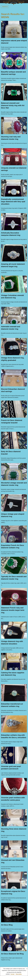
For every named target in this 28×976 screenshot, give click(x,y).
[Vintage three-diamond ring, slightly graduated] (14, 346)
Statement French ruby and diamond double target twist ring (12, 610)
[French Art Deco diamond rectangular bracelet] (14, 409)
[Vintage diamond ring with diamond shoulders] (14, 630)
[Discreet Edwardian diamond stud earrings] (14, 377)
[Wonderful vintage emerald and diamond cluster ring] (14, 471)
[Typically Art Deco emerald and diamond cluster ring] (14, 565)
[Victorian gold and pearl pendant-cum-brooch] (14, 755)
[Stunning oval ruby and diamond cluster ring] (14, 125)
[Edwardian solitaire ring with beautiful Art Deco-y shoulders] (14, 723)
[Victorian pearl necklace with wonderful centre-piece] (14, 786)
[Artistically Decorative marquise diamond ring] (14, 221)
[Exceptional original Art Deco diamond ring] (14, 880)
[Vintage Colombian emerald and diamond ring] (14, 284)
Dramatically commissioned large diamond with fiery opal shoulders (13, 201)
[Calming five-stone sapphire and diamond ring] (14, 661)
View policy (19, 974)
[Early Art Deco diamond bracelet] (14, 440)
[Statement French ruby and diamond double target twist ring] (14, 596)
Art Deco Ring (7, 925)
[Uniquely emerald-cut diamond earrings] (14, 156)
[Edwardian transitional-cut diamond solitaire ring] (14, 692)
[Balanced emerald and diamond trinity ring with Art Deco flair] (14, 91)
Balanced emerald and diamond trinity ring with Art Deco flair (12, 105)
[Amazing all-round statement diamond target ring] (14, 252)
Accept (12, 974)
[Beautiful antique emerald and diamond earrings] (14, 60)
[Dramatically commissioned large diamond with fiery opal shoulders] (14, 188)
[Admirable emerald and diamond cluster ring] (14, 315)
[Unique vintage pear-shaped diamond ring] (14, 502)
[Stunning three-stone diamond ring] (14, 817)
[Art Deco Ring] (14, 912)
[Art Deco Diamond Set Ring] (14, 942)
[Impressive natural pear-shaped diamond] (14, 29)
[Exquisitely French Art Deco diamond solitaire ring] (14, 534)
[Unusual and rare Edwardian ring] (14, 848)
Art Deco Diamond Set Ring (12, 954)
